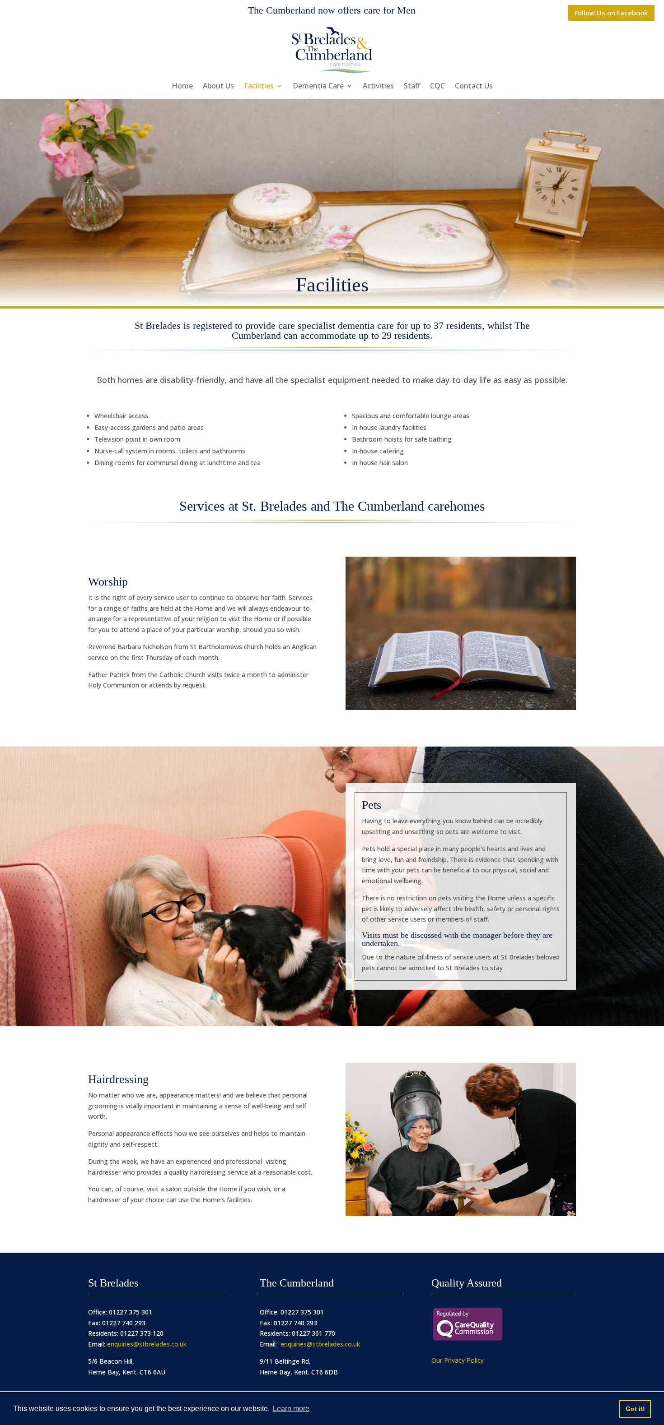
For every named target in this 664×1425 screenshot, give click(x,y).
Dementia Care (318, 87)
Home (182, 87)
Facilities (259, 87)
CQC (437, 87)
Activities (378, 87)
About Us (218, 87)
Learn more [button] (291, 1408)
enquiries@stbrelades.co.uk (147, 1344)
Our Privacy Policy (457, 1360)
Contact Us (474, 87)
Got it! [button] (635, 1408)
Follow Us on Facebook (611, 12)
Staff (412, 87)
